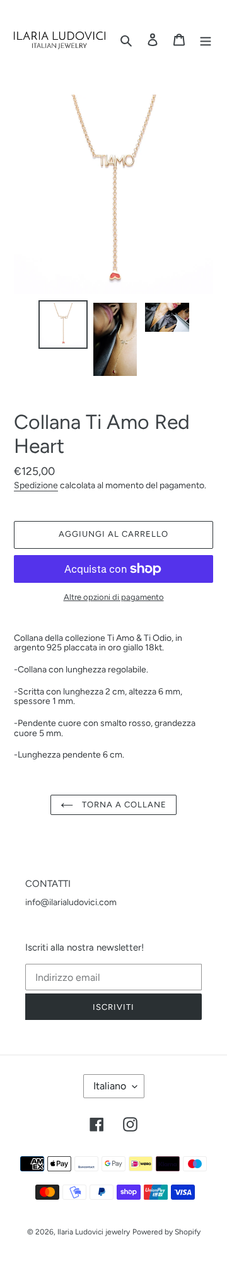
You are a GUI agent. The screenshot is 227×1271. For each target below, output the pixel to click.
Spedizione (36, 485)
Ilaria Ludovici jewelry (93, 1231)
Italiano (109, 1086)
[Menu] (205, 40)
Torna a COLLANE (123, 804)
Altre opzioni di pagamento (114, 597)
